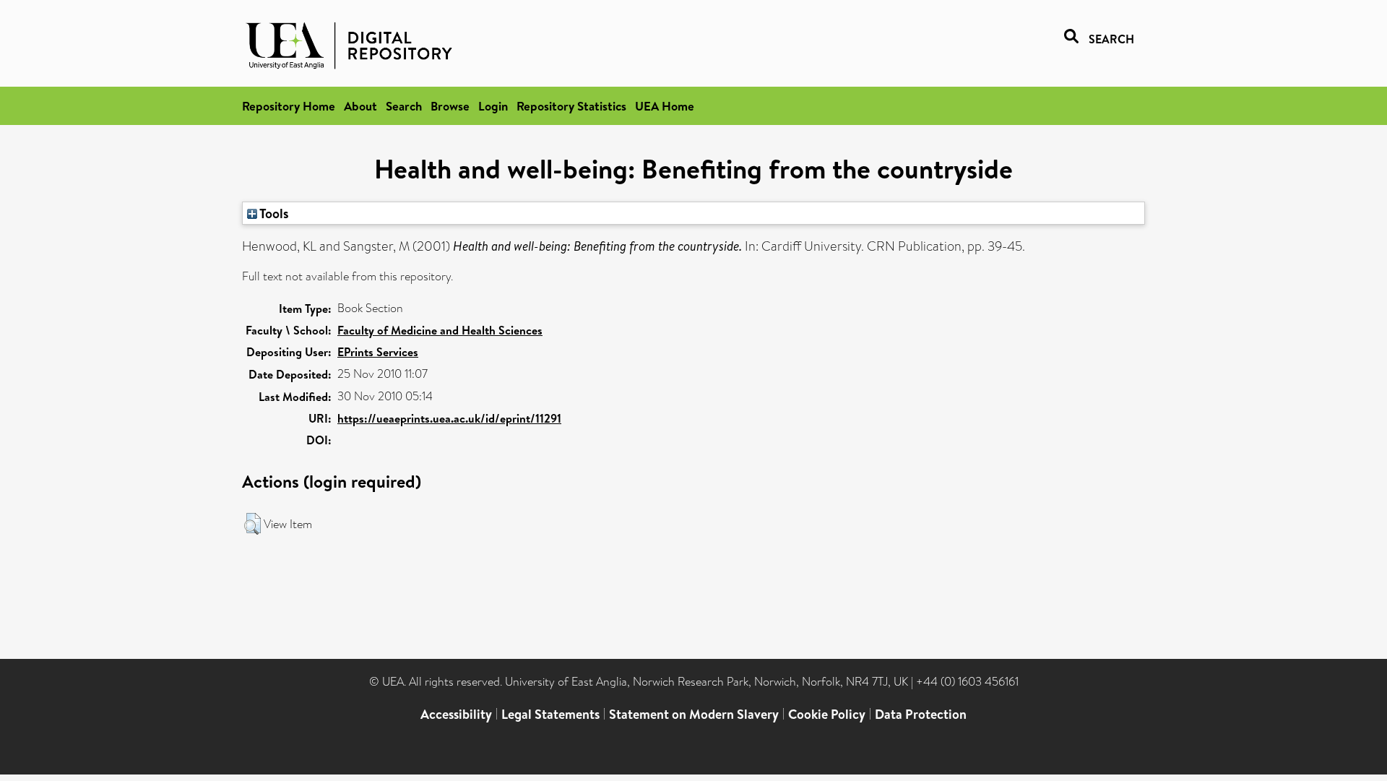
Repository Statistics (571, 106)
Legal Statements (550, 714)
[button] (252, 524)
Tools (273, 213)
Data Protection (921, 714)
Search (404, 106)
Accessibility (456, 714)
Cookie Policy (826, 714)
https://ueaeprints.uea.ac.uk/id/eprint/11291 (449, 418)
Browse (450, 106)
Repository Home (288, 106)
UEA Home (664, 106)
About (360, 106)
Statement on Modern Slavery (694, 714)
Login (493, 106)
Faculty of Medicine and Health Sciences (440, 330)
